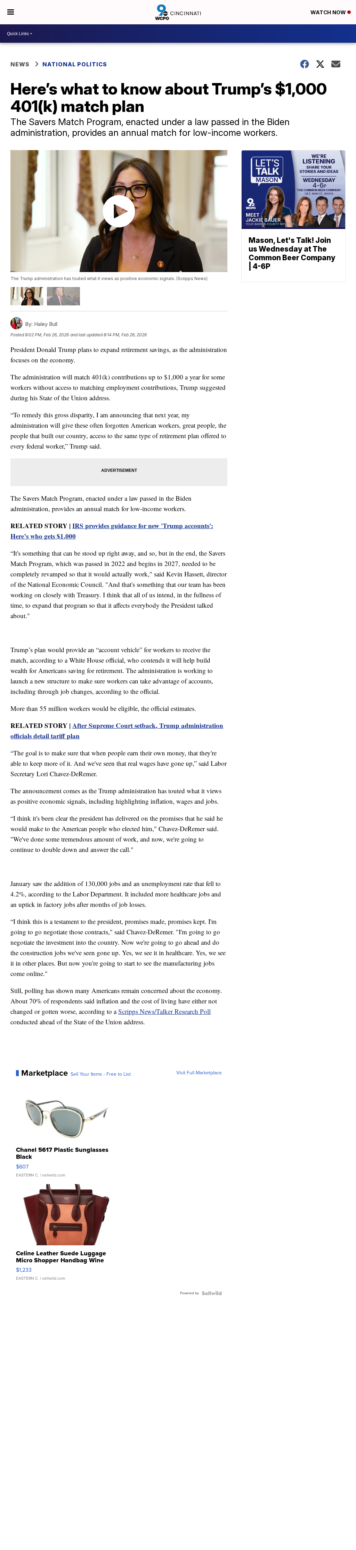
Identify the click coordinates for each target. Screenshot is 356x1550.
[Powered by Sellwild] (212, 1293)
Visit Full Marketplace (199, 1073)
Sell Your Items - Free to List (101, 1074)
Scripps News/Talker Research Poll (164, 1011)
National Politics (74, 64)
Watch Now (328, 12)
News (20, 64)
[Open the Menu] (10, 12)
